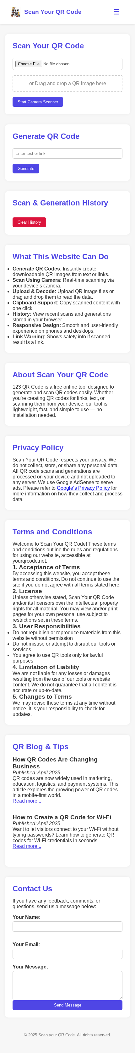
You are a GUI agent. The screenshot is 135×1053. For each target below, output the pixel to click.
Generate (26, 168)
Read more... (27, 801)
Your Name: (26, 917)
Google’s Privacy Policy (83, 488)
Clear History (29, 222)
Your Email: (26, 944)
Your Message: (30, 966)
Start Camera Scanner (38, 102)
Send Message (67, 1005)
